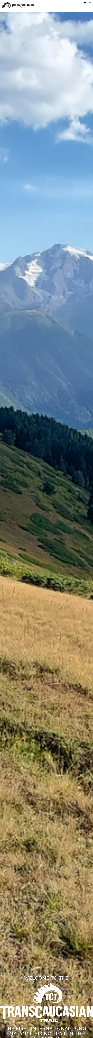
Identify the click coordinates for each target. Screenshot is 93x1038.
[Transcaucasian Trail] (18, 7)
